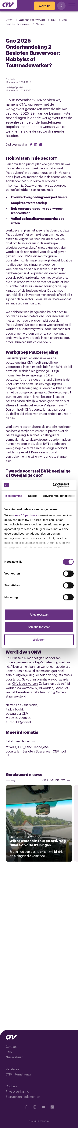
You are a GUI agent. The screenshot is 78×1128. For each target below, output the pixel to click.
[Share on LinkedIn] (35, 144)
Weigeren (39, 639)
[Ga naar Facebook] (26, 1107)
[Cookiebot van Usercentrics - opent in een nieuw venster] (57, 485)
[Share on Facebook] (30, 144)
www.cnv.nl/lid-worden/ (38, 688)
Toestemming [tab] (13, 495)
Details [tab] (32, 495)
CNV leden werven (25, 683)
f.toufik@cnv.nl (20, 722)
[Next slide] (14, 780)
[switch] (68, 573)
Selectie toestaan (39, 627)
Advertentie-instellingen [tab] (59, 495)
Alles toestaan (39, 614)
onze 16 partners (25, 515)
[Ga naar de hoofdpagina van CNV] (8, 4)
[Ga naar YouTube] (43, 1107)
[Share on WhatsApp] (40, 144)
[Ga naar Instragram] (34, 1107)
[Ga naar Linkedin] (52, 1107)
